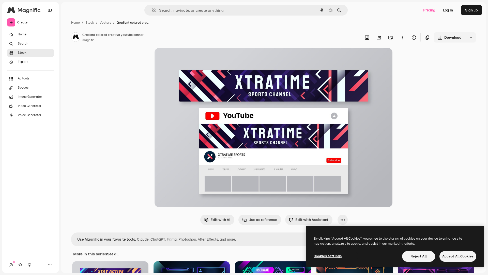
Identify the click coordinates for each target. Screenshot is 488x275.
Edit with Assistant (311, 219)
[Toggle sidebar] (50, 10)
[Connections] (11, 265)
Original (187, 58)
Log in (448, 10)
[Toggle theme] (29, 265)
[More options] (402, 37)
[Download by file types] (471, 37)
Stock (89, 23)
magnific (88, 40)
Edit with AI (220, 219)
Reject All (418, 256)
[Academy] (20, 265)
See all (112, 254)
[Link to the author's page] (75, 37)
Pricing (429, 10)
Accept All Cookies (458, 256)
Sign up (471, 10)
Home (75, 23)
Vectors (105, 23)
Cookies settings (328, 256)
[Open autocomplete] (152, 10)
